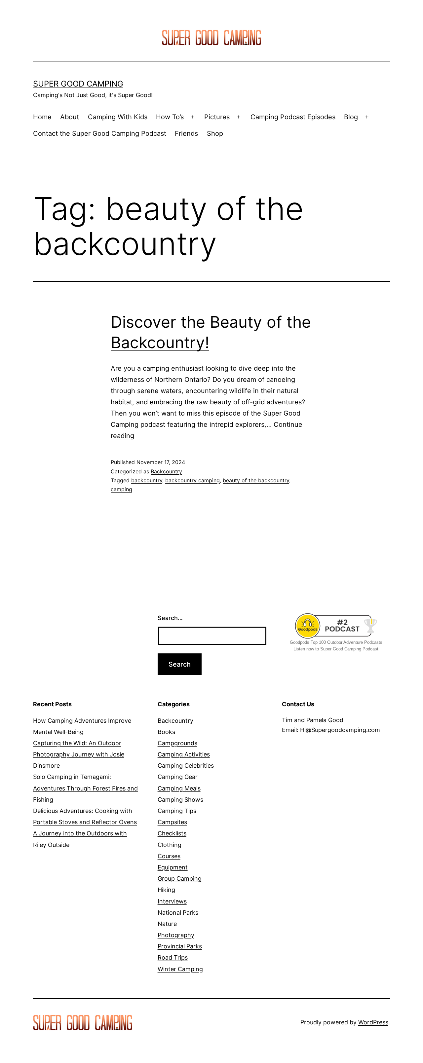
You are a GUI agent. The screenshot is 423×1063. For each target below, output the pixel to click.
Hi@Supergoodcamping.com (340, 729)
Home (42, 117)
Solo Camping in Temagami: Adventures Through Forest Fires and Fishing (85, 788)
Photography (176, 935)
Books (166, 731)
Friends (186, 133)
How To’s (170, 117)
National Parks (178, 912)
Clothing (169, 844)
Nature (167, 923)
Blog (351, 117)
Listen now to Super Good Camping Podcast (335, 648)
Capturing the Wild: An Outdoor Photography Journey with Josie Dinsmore (78, 754)
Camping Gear (178, 776)
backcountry (146, 480)
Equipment (173, 867)
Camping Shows (180, 799)
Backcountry (166, 471)
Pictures (217, 117)
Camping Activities (184, 754)
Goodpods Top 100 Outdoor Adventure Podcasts (336, 642)
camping (121, 489)
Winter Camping (180, 969)
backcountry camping (192, 480)
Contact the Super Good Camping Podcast (99, 133)
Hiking (166, 889)
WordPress (373, 1022)
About (69, 117)
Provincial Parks (180, 946)
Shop (215, 133)
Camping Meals (179, 788)
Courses (169, 856)
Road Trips (173, 957)
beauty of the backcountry (256, 480)
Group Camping (180, 878)
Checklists (172, 833)
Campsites (172, 822)
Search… (170, 617)
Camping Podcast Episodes (292, 117)
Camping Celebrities (186, 765)
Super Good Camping (78, 84)
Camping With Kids (117, 117)
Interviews (172, 901)
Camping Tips (177, 810)
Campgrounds (177, 743)
